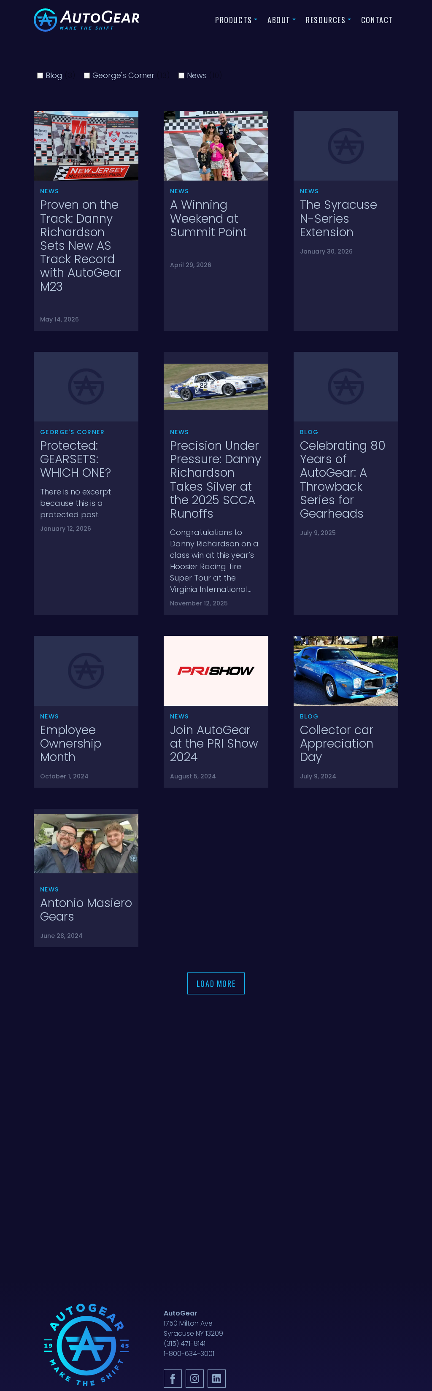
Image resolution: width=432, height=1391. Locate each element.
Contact (377, 19)
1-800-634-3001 (189, 1354)
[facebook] (173, 1378)
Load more (216, 983)
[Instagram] (195, 1378)
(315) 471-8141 (184, 1343)
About (279, 19)
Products (233, 19)
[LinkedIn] (217, 1378)
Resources (326, 19)
